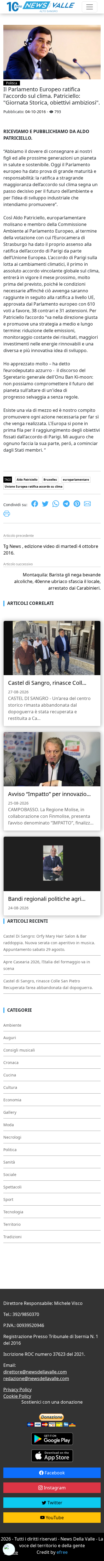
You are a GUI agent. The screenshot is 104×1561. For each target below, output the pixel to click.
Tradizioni (12, 1236)
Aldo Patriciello (27, 480)
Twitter (54, 1503)
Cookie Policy (17, 1396)
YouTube (54, 1518)
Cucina (9, 1075)
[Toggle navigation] (89, 6)
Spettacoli (12, 1187)
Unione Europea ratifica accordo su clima (33, 486)
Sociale (9, 1174)
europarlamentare (76, 480)
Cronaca (11, 1062)
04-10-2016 (35, 111)
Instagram (54, 1488)
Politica (11, 83)
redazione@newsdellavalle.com (36, 1378)
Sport (8, 1199)
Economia (12, 1099)
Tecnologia (13, 1211)
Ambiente (12, 1025)
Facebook (54, 1473)
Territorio (12, 1224)
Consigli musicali (19, 1050)
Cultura (10, 1087)
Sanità (9, 1162)
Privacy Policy (17, 1389)
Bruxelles (50, 480)
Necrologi (12, 1137)
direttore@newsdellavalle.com (35, 1372)
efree (62, 1552)
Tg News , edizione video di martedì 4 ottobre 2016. (50, 549)
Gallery (9, 1112)
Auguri (9, 1037)
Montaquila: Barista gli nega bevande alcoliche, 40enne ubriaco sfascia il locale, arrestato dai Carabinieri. (57, 581)
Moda (8, 1124)
